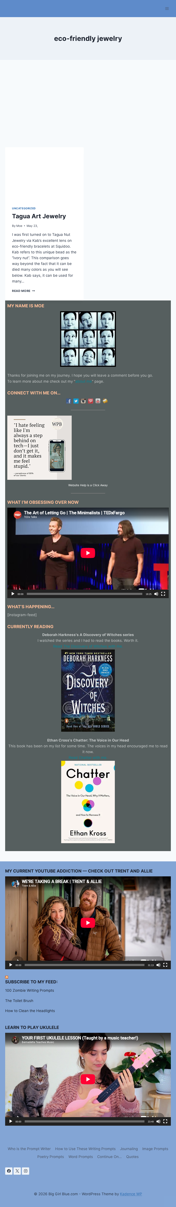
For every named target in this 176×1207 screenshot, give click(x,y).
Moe (19, 225)
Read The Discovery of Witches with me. (88, 646)
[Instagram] (25, 1171)
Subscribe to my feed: (31, 981)
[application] (88, 553)
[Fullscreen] (163, 594)
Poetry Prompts (50, 1157)
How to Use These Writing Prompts (85, 1149)
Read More (23, 291)
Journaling (129, 1149)
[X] (17, 1171)
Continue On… (109, 1157)
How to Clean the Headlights (30, 1011)
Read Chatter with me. (88, 757)
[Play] (13, 594)
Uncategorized (24, 208)
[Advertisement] (88, 107)
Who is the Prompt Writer (29, 1149)
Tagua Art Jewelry (39, 216)
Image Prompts (155, 1149)
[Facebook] (8, 1171)
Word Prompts (80, 1157)
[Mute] (156, 594)
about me (83, 381)
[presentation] (44, 173)
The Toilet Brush (19, 1001)
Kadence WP (131, 1194)
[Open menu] (167, 8)
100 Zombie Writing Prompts (29, 990)
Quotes (132, 1157)
